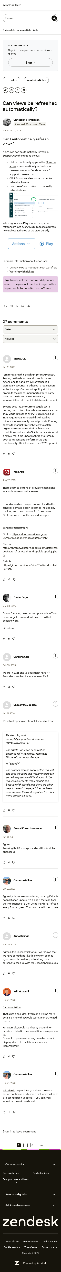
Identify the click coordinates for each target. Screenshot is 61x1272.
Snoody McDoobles (25, 704)
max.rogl (19, 471)
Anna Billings (21, 936)
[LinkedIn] (23, 90)
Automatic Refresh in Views (33, 288)
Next (41, 1145)
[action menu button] (55, 357)
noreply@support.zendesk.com (25, 739)
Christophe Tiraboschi (27, 119)
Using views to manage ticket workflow (33, 267)
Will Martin (9, 1090)
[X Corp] (17, 90)
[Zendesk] (30, 1221)
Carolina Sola (21, 656)
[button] (27, 1164)
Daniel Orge (21, 597)
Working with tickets (21, 271)
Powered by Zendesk (35, 1263)
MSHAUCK (20, 358)
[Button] (5, 306)
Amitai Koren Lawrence (28, 828)
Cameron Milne (23, 880)
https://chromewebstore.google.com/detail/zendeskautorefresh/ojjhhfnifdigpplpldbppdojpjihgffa (30, 551)
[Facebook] (11, 90)
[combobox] (30, 329)
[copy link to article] (5, 90)
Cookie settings (12, 1247)
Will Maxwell (21, 991)
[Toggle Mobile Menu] (54, 5)
